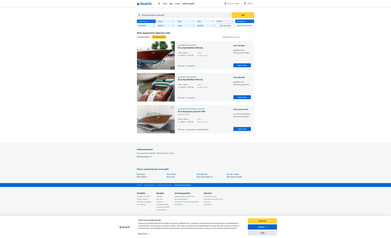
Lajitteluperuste (227, 37)
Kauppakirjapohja (162, 204)
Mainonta (207, 202)
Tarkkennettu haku (143, 196)
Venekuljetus (141, 204)
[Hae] (159, 4)
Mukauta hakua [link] (143, 157)
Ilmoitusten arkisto (163, 207)
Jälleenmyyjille (188, 4)
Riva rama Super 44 (205, 177)
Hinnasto (159, 196)
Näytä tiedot (142, 234)
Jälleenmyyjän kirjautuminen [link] (184, 196)
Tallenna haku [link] (160, 37)
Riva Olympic (202, 174)
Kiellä (262, 233)
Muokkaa (261, 227)
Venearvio (159, 202)
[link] (154, 21)
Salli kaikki (262, 221)
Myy (171, 4)
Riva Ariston (142, 177)
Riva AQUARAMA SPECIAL (190, 48)
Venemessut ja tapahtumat (213, 199)
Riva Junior (171, 174)
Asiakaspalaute (161, 209)
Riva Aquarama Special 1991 (191, 111)
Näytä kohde (242, 65)
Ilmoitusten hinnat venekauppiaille (186, 202)
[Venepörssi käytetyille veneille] (144, 3)
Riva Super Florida (234, 177)
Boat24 (139, 185)
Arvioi (177, 4)
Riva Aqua (141, 174)
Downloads (207, 204)
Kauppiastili (178, 204)
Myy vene (159, 199)
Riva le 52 (171, 177)
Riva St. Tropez (233, 174)
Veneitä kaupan (142, 199)
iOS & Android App (210, 196)
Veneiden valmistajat (144, 202)
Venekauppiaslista (180, 199)
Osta (165, 4)
